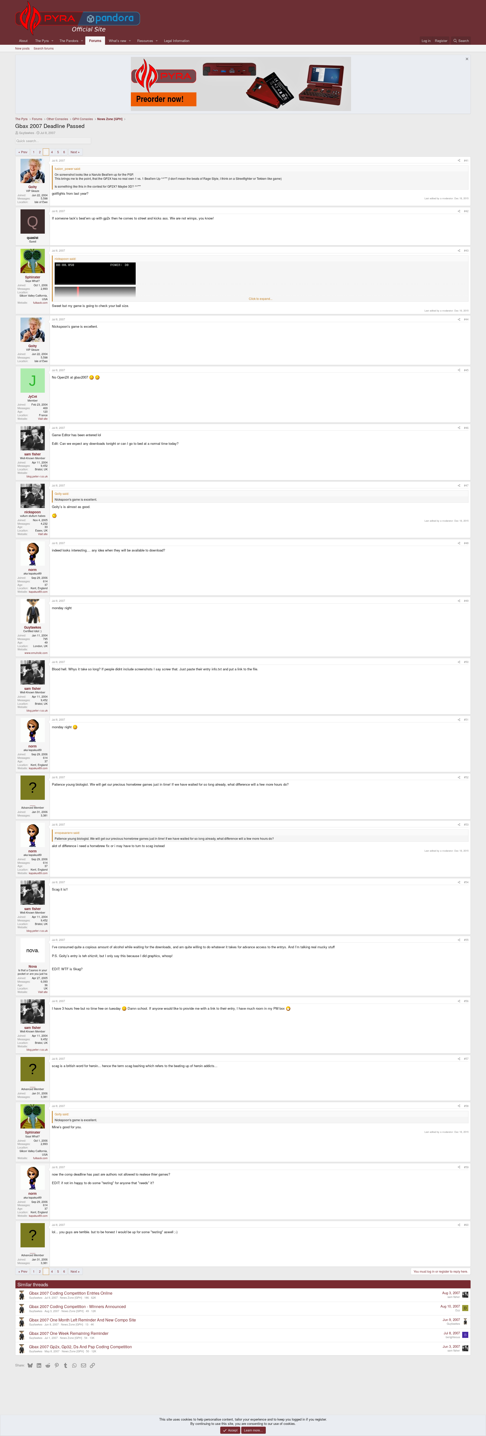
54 (85, 1338)
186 (86, 1297)
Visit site (43, 419)
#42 (466, 211)
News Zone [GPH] (71, 1297)
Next (74, 152)
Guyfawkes (26, 132)
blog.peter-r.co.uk (37, 476)
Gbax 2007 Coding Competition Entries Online (70, 1293)
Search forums (44, 48)
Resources (145, 40)
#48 (466, 543)
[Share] (459, 160)
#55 (466, 940)
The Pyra (42, 40)
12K (93, 1311)
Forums (95, 40)
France (43, 415)
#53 (466, 824)
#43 (466, 250)
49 (87, 1311)
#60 (466, 1225)
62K (93, 1297)
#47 (466, 485)
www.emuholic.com (36, 653)
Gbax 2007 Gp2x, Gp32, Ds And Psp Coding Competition (80, 1347)
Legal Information (176, 40)
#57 (466, 1059)
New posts (22, 48)
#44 (466, 319)
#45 (466, 370)
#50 (466, 662)
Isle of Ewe (41, 202)
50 (87, 1351)
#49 (466, 601)
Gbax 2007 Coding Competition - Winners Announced (77, 1306)
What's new (117, 40)
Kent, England (39, 588)
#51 (466, 719)
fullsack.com (40, 302)
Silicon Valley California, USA (33, 297)
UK (46, 988)
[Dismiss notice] (466, 59)
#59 (466, 1167)
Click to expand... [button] (260, 299)
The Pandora (68, 40)
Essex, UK (41, 530)
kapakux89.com (38, 591)
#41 (466, 160)
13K (92, 1338)
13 (86, 1324)
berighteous (453, 1337)
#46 (466, 428)
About (23, 40)
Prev (24, 152)
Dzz (457, 1310)
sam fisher (454, 1297)
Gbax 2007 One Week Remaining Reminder (68, 1333)
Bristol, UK (41, 469)
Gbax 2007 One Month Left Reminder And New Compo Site (82, 1320)
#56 (466, 1001)
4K (92, 1324)
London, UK (40, 646)
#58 (466, 1106)
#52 (466, 777)
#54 (466, 882)
